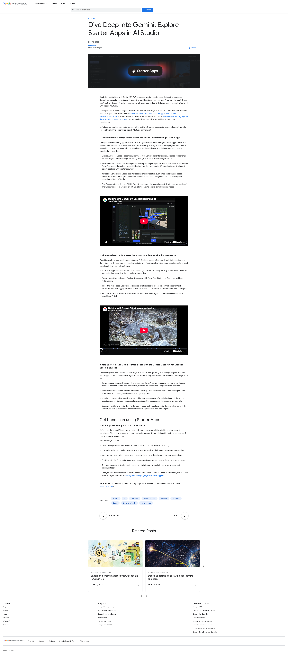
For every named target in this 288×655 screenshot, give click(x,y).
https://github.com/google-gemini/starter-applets (144, 475)
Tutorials (134, 498)
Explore (164, 498)
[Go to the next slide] (204, 566)
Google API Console (200, 607)
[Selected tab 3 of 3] (146, 596)
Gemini (91, 19)
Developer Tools (129, 503)
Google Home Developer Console (205, 632)
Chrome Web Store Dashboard (204, 628)
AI (124, 498)
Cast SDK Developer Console (203, 625)
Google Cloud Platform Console (204, 610)
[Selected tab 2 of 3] (144, 596)
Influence (176, 498)
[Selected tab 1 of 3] (142, 596)
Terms (5, 650)
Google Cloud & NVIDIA (106, 625)
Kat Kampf (92, 45)
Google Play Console (200, 614)
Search (148, 10)
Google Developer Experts (107, 614)
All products (84, 641)
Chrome (41, 641)
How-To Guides (149, 498)
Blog (63, 3)
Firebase (52, 641)
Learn (54, 3)
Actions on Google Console (202, 621)
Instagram (6, 614)
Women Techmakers (105, 621)
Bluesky (5, 610)
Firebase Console (199, 618)
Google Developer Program (107, 607)
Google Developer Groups (107, 610)
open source (146, 503)
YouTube (72, 3)
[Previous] (103, 515)
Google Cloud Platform (67, 641)
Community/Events (41, 3)
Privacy (11, 650)
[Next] (184, 515)
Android (31, 641)
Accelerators (102, 618)
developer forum (106, 486)
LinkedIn (6, 618)
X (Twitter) (6, 621)
